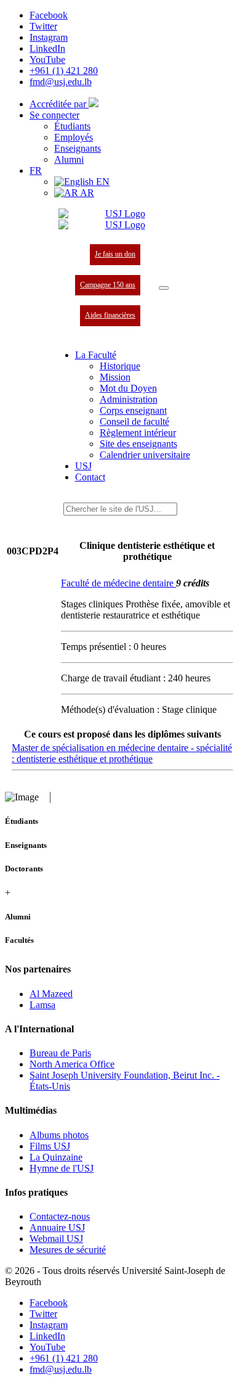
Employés (73, 137)
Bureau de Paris (60, 1053)
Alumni (69, 159)
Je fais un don (115, 254)
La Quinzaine (56, 1157)
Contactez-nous (60, 1216)
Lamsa (42, 1005)
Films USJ (50, 1146)
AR (86, 192)
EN (102, 181)
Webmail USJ (56, 1238)
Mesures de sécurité (68, 1249)
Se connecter (54, 115)
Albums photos (59, 1135)
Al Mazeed (51, 993)
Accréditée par (59, 104)
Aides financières (110, 315)
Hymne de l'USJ (62, 1168)
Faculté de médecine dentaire (118, 583)
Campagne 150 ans (107, 285)
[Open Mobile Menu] (164, 288)
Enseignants (77, 148)
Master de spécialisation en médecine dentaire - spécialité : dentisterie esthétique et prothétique (122, 753)
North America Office (72, 1064)
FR (36, 170)
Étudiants (72, 126)
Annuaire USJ (57, 1227)
